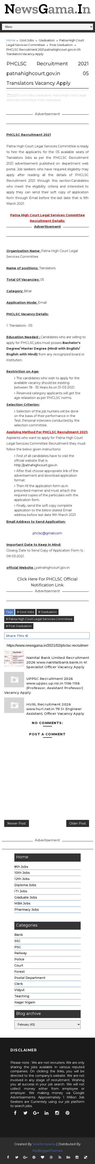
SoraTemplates (44, 1144)
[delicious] (85, 1157)
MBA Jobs (22, 903)
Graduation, (44, 95)
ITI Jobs (20, 891)
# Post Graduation (19, 626)
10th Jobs (22, 873)
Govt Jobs (27, 40)
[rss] (60, 1157)
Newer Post (16, 823)
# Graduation (47, 612)
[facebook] (15, 1113)
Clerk (18, 984)
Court (18, 965)
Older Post (77, 823)
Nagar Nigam (24, 1002)
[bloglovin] (42, 1157)
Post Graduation (61, 45)
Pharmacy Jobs (26, 910)
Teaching (21, 996)
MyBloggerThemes (47, 1151)
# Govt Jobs (25, 612)
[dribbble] (51, 1157)
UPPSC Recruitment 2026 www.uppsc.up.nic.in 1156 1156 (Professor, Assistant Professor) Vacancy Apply (44, 686)
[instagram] (57, 1113)
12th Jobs (22, 879)
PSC (17, 947)
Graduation (47, 40)
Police (19, 959)
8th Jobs (21, 867)
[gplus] (36, 1113)
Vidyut (19, 990)
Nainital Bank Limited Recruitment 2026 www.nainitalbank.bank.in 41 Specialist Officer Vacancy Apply (57, 662)
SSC (17, 941)
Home (10, 40)
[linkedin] (46, 1113)
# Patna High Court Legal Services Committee (39, 619)
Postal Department (29, 978)
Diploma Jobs (25, 885)
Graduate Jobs (25, 897)
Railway (20, 953)
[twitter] (25, 1113)
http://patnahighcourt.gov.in (35, 465)
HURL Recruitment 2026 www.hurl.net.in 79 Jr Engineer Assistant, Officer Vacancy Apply (55, 709)
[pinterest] (67, 1113)
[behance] (68, 1157)
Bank (18, 935)
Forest (19, 972)
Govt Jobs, (27, 95)
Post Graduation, (49, 100)
